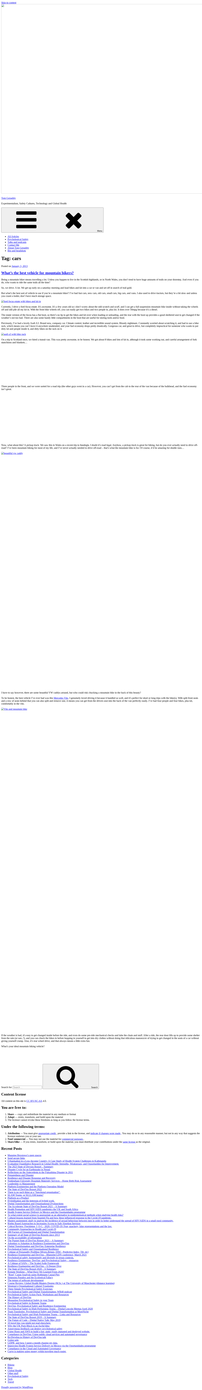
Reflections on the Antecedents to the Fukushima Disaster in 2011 (40, 1172)
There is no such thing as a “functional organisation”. (34, 1192)
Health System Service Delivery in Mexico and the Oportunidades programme (46, 1212)
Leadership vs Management (21, 1183)
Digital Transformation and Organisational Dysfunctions (35, 1203)
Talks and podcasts (17, 242)
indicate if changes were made (105, 1133)
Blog (10, 1367)
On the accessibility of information (25, 1237)
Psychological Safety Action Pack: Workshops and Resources (38, 1294)
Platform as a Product (18, 1198)
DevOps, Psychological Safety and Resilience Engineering (37, 1306)
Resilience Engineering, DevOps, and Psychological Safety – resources (43, 1260)
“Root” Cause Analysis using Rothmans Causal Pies (33, 1274)
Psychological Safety (18, 239)
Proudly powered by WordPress (17, 1387)
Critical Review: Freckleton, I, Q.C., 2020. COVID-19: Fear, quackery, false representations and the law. (60, 1226)
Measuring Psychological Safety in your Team (30, 1300)
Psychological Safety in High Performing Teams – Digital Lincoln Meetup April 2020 (50, 1308)
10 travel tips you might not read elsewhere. (29, 1323)
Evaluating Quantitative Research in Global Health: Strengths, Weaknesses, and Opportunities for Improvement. (63, 1163)
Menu (99, 231)
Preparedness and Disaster (21, 1175)
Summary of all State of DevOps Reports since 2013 (34, 1235)
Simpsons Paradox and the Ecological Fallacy (30, 1277)
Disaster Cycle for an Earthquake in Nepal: (29, 1169)
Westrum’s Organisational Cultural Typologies (30, 1286)
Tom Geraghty (8, 198)
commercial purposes (72, 1139)
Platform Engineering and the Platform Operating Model (36, 1186)
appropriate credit (47, 1133)
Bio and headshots (17, 250)
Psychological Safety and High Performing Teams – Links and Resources (44, 1314)
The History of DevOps (19, 1297)
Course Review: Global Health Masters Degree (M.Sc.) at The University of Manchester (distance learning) (61, 1283)
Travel (11, 1382)
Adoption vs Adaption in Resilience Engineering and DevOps (38, 1243)
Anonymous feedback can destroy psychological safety (35, 1328)
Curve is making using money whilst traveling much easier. (37, 1351)
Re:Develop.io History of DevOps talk (27, 1337)
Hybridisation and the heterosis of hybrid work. (31, 1200)
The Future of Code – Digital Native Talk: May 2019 (34, 1320)
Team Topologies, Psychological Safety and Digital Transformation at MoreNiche (48, 1311)
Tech (10, 1379)
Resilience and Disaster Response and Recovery (32, 1178)
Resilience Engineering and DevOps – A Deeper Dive (34, 1266)
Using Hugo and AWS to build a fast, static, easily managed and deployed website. (49, 1331)
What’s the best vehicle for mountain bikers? (37, 273)
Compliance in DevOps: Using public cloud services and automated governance (47, 1334)
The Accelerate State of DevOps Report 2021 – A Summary (37, 1206)
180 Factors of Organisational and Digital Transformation (36, 1232)
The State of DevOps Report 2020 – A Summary (32, 1269)
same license (129, 1142)
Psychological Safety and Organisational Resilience (33, 1249)
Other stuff (13, 1373)
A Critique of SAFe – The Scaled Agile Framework (33, 1263)
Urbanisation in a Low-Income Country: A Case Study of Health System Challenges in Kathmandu (57, 1161)
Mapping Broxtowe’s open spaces (24, 1155)
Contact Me (13, 245)
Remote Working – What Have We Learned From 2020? (36, 1271)
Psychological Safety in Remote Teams (27, 1303)
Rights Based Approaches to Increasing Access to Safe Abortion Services (44, 1223)
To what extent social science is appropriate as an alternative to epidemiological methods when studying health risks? (65, 1215)
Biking (11, 1364)
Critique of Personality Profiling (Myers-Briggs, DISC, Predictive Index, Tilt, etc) (48, 1252)
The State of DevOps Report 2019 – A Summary (32, 1317)
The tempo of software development (26, 1280)
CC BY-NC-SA (34, 1101)
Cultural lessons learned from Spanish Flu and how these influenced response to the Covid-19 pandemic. (60, 1217)
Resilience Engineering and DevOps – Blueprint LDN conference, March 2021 (47, 1254)
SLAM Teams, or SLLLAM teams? (25, 1195)
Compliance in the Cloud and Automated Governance (34, 1348)
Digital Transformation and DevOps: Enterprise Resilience (37, 1246)
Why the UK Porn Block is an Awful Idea (28, 1325)
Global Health (15, 1370)
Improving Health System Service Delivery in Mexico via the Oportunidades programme (52, 1345)
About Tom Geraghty (18, 247)
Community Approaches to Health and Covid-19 (32, 1229)
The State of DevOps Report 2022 (25, 1189)
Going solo (13, 1340)
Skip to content (8, 2)
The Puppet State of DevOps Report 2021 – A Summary (36, 1240)
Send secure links (16, 1158)
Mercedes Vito (61, 698)
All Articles (13, 236)
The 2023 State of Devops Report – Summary (30, 1166)
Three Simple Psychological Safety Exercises (30, 1289)
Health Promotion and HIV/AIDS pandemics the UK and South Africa (43, 1209)
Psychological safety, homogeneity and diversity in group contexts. (41, 1257)
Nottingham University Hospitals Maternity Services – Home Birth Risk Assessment (49, 1181)
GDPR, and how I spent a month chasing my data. (33, 1343)
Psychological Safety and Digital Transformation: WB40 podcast (40, 1291)
